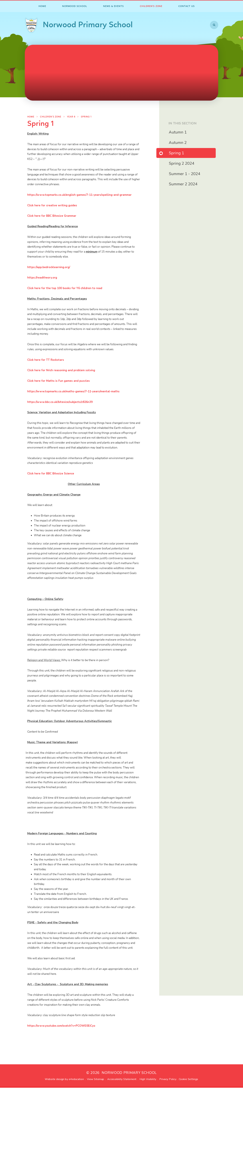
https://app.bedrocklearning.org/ (48, 267)
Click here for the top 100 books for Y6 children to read (64, 288)
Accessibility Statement (122, 1079)
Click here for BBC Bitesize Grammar (51, 216)
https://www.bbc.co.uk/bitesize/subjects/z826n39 (60, 402)
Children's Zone (50, 117)
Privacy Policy (167, 1079)
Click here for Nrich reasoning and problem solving (61, 370)
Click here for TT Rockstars (45, 360)
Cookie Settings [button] (188, 1079)
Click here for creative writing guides (52, 205)
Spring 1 (86, 117)
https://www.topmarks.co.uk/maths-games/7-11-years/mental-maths (73, 391)
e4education (76, 1079)
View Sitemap (95, 1079)
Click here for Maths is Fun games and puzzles (58, 381)
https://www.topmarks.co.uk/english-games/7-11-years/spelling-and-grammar (79, 195)
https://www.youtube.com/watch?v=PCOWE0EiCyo (61, 1026)
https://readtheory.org (42, 278)
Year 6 (71, 117)
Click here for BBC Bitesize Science (50, 473)
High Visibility (148, 1079)
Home (30, 117)
